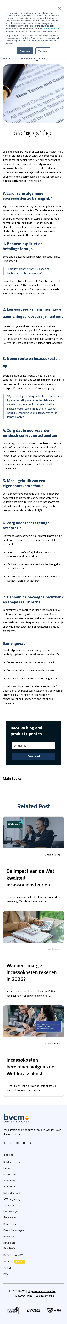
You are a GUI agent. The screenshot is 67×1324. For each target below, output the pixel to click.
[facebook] (47, 133)
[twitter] (37, 133)
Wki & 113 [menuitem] (8, 1205)
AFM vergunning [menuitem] (11, 1199)
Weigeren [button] (42, 50)
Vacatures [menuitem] (13, 1261)
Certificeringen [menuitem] (10, 1211)
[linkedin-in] (12, 1143)
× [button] (60, 7)
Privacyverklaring (22, 1295)
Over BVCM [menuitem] (9, 1248)
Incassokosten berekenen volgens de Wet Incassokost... (30, 1066)
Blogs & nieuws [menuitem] (11, 1224)
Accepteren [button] (25, 50)
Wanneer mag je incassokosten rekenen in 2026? (32, 972)
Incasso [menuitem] (7, 1168)
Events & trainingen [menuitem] (13, 1230)
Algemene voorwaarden (42, 1291)
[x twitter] (31, 1143)
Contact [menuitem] (7, 1268)
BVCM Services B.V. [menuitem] (13, 1255)
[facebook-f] (5, 1143)
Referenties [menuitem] (9, 1236)
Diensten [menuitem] (8, 1155)
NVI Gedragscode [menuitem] (12, 1193)
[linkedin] (18, 133)
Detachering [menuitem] (9, 1174)
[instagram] (18, 1143)
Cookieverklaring (51, 28)
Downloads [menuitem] (9, 1242)
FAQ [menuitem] (5, 1274)
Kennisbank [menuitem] (9, 1217)
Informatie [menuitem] (9, 1186)
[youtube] (27, 133)
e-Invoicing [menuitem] (9, 1180)
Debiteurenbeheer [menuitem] (13, 1162)
